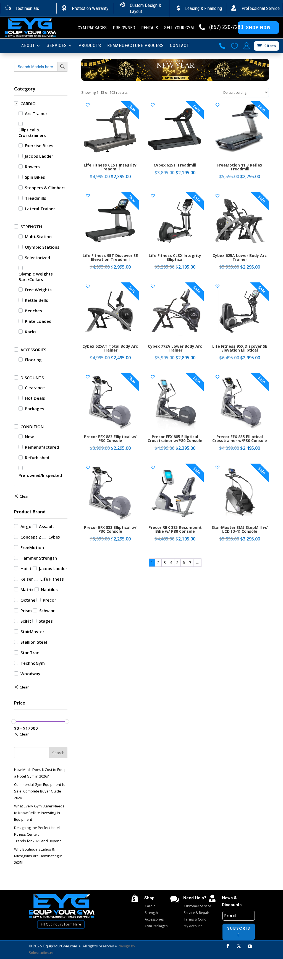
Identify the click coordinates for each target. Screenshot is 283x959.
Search (58, 752)
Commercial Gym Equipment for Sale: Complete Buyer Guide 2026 (40, 791)
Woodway (30, 673)
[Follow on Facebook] (227, 946)
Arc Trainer (36, 113)
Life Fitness (52, 579)
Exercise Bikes (39, 145)
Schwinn (47, 610)
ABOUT (28, 46)
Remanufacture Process (135, 46)
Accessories (154, 919)
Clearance (35, 387)
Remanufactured (42, 447)
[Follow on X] (238, 946)
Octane (27, 600)
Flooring (33, 359)
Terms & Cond (195, 919)
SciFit (25, 621)
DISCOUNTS (32, 377)
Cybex (54, 537)
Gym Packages (92, 28)
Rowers (32, 166)
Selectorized (37, 257)
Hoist (26, 568)
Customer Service (197, 906)
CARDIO (28, 103)
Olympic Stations (42, 247)
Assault (46, 526)
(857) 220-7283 (226, 27)
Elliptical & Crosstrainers (32, 132)
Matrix (26, 589)
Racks (30, 331)
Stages (46, 621)
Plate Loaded (38, 321)
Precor (49, 600)
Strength (151, 912)
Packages (34, 408)
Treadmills (35, 198)
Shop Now (258, 27)
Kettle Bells (36, 300)
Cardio (150, 906)
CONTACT (179, 46)
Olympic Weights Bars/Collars (36, 276)
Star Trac (29, 652)
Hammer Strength (38, 558)
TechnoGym (32, 663)
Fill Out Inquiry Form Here (61, 924)
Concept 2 (30, 537)
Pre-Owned (124, 28)
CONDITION (32, 426)
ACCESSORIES (33, 349)
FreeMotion (32, 547)
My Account (193, 926)
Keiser (26, 579)
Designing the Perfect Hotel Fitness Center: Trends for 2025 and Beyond (38, 834)
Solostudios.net (42, 952)
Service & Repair (196, 912)
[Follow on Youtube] (249, 946)
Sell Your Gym (179, 28)
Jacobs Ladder (39, 156)
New (29, 436)
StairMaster (32, 631)
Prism (26, 610)
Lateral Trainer (40, 208)
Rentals (149, 28)
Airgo (26, 526)
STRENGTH (31, 226)
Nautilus (49, 589)
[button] (87, 104)
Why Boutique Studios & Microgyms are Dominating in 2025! (38, 856)
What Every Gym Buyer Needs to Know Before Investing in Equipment (39, 813)
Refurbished (37, 457)
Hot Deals (35, 398)
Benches (33, 310)
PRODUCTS (89, 46)
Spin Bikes (35, 177)
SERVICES (57, 46)
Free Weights (38, 289)
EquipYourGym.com (60, 946)
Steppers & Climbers (45, 187)
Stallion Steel (33, 642)
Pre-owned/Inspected (40, 475)
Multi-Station (38, 236)
